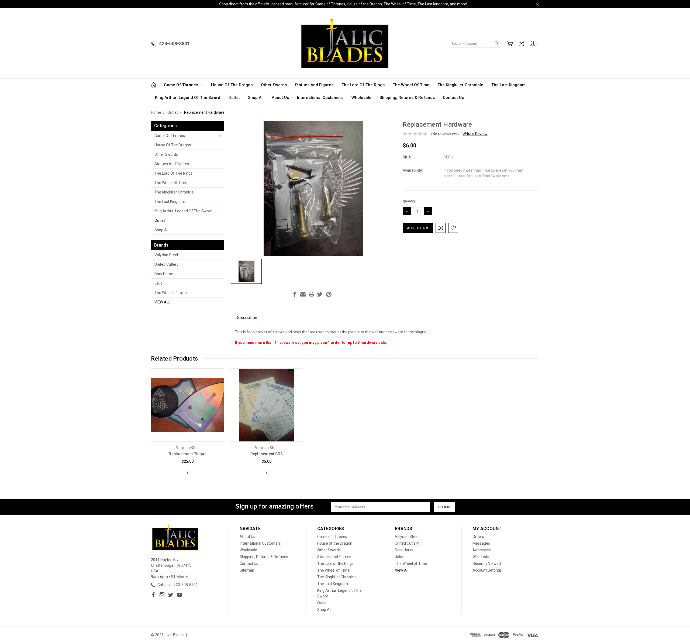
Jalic (158, 283)
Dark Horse (163, 274)
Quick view (187, 419)
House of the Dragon (232, 84)
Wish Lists (480, 557)
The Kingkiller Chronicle (460, 84)
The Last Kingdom (508, 84)
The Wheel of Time (411, 84)
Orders (478, 536)
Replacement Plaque (187, 454)
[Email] (303, 294)
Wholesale (361, 97)
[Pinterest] (329, 294)
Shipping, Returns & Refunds (407, 97)
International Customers (320, 97)
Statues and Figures (314, 84)
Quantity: (409, 201)
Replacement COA (266, 454)
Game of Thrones (181, 84)
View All (162, 302)
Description (246, 317)
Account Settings (487, 570)
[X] (319, 294)
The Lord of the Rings (363, 84)
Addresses (481, 550)
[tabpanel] (187, 423)
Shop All (256, 97)
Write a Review (475, 134)
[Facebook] (294, 294)
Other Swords (274, 84)
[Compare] (521, 44)
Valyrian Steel (166, 255)
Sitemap (247, 570)
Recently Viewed (486, 563)
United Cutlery (166, 264)
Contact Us (453, 97)
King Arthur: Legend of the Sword (187, 97)
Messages (481, 543)
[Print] (311, 294)
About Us (280, 97)
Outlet (234, 97)
